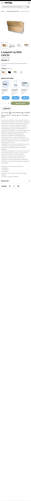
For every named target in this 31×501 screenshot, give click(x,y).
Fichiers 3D (7, 108)
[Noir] (9, 72)
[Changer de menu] (2, 3)
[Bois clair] (3, 72)
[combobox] (15, 6)
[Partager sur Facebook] (9, 186)
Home (2, 11)
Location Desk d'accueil (12, 11)
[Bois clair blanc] (15, 72)
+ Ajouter (5, 98)
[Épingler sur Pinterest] (18, 186)
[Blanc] (21, 72)
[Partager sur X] (14, 186)
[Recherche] (28, 7)
